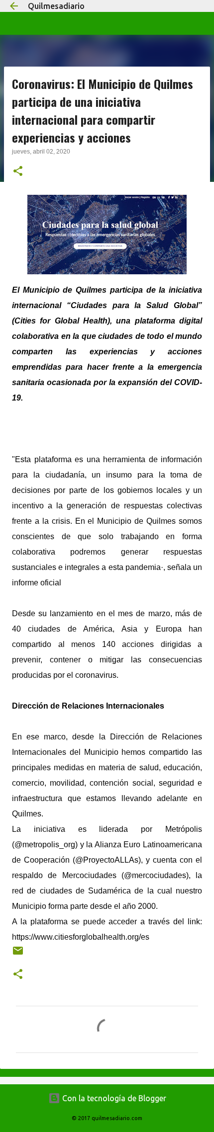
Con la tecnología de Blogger (113, 1098)
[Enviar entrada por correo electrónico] (18, 954)
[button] (18, 172)
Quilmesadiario (56, 5)
